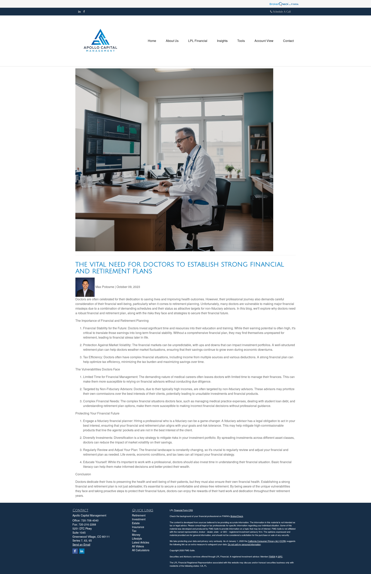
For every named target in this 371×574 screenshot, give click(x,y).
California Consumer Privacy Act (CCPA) (267, 541)
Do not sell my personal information (244, 544)
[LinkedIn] (79, 11)
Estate (136, 523)
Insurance (138, 527)
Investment (139, 519)
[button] (172, 41)
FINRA (272, 556)
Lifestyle (137, 538)
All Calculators (140, 550)
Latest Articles (140, 542)
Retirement (139, 515)
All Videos (138, 546)
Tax (134, 531)
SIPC (280, 556)
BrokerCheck (237, 516)
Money (136, 535)
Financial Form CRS (183, 510)
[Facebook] (84, 11)
